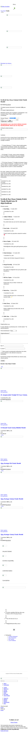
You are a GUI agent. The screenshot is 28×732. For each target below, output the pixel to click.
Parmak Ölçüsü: (4, 118)
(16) (2, 432)
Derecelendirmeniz (5, 330)
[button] (3, 390)
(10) (2, 538)
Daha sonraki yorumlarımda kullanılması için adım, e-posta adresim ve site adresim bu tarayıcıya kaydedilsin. (13, 353)
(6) (1, 503)
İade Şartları (11, 639)
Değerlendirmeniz (5, 333)
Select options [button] (4, 459)
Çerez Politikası (12, 640)
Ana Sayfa (3, 11)
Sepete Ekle (3, 121)
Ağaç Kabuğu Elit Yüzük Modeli (11, 463)
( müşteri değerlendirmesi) (7, 110)
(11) (1, 467)
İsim (2, 345)
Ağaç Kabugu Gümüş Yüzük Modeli (12, 499)
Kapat (2, 707)
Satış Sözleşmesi (12, 637)
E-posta (3, 348)
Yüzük (7, 11)
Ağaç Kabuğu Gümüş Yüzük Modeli (12, 534)
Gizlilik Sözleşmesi (12, 636)
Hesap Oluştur (14, 722)
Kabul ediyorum (4, 730)
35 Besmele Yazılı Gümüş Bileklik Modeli (13, 428)
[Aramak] (25, 681)
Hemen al (10, 121)
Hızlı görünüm (4, 392)
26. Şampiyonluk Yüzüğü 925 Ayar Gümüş (14, 395)
